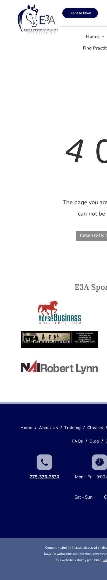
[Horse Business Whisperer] (59, 312)
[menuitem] (95, 37)
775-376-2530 (44, 477)
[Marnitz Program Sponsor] (59, 339)
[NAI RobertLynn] (59, 366)
